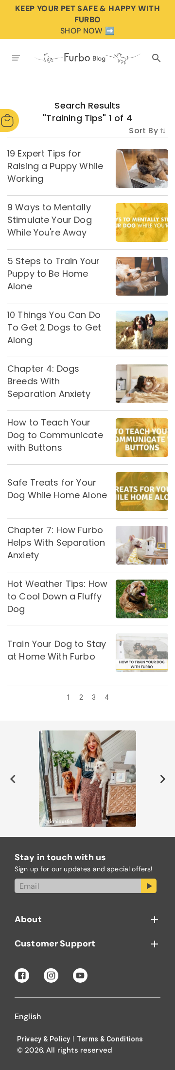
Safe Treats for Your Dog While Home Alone (57, 488)
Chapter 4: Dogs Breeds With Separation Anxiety (48, 381)
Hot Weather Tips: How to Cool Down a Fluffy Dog (57, 596)
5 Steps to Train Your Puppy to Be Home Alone (53, 273)
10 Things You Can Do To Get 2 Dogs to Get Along (54, 327)
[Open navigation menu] (16, 58)
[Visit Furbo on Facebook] (22, 975)
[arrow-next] (162, 778)
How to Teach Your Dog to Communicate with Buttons (55, 435)
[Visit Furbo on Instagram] (51, 975)
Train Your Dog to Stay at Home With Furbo (56, 650)
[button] (87, 920)
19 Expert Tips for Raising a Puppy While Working (55, 166)
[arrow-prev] (12, 778)
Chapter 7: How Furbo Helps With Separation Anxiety (56, 542)
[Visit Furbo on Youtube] (80, 975)
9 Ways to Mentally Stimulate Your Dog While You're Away (49, 219)
